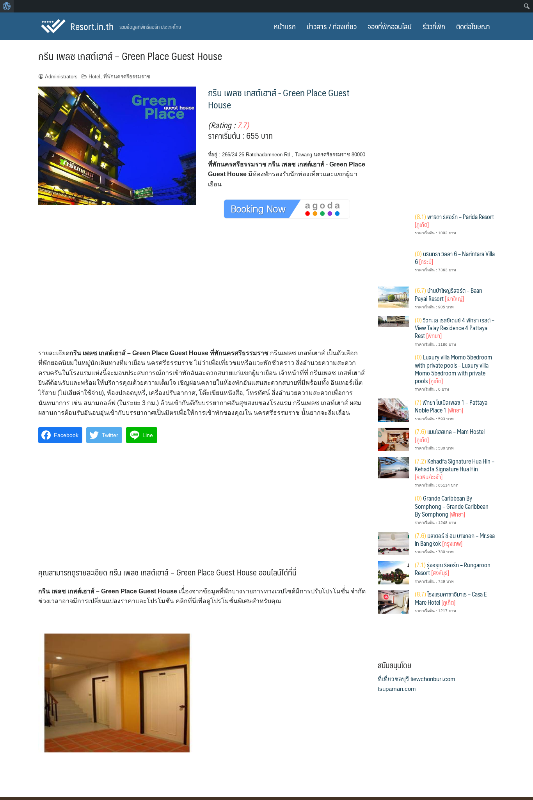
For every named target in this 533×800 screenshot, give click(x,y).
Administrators (61, 77)
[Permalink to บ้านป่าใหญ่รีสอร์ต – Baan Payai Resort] (393, 296)
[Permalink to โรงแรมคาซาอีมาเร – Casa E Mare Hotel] (393, 601)
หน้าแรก (285, 26)
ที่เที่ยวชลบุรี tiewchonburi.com (416, 679)
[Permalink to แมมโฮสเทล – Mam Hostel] (393, 438)
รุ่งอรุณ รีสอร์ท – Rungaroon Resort (452, 568)
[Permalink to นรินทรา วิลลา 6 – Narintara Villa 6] (393, 265)
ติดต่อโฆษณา (473, 26)
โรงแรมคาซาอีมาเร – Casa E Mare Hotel (451, 598)
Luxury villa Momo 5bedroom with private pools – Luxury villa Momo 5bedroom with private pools (453, 369)
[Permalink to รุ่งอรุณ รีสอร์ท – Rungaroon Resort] (393, 572)
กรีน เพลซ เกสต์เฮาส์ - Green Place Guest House (279, 98)
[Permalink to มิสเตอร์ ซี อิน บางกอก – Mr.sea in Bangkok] (393, 543)
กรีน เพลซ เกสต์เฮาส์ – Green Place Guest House (130, 55)
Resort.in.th (92, 26)
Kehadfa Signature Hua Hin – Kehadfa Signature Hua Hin (454, 469)
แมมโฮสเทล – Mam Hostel (450, 435)
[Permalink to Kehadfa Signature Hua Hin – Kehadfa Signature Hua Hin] (393, 467)
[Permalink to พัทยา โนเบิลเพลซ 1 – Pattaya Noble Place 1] (393, 409)
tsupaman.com (397, 688)
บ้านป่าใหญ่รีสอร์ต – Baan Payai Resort (448, 294)
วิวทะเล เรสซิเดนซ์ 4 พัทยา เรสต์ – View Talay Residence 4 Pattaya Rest (454, 328)
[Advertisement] (202, 290)
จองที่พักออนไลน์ (390, 26)
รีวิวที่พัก (434, 26)
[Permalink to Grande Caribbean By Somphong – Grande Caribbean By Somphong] (393, 509)
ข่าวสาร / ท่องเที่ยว (332, 26)
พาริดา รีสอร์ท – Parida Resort (454, 220)
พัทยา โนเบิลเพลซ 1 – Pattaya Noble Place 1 (451, 406)
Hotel (94, 77)
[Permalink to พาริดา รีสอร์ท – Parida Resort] (393, 228)
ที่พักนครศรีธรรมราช (126, 77)
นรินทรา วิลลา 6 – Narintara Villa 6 (455, 257)
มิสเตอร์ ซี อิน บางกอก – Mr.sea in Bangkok (455, 539)
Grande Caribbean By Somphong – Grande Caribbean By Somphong (452, 506)
